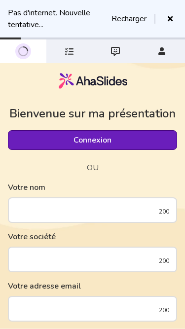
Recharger (129, 18)
